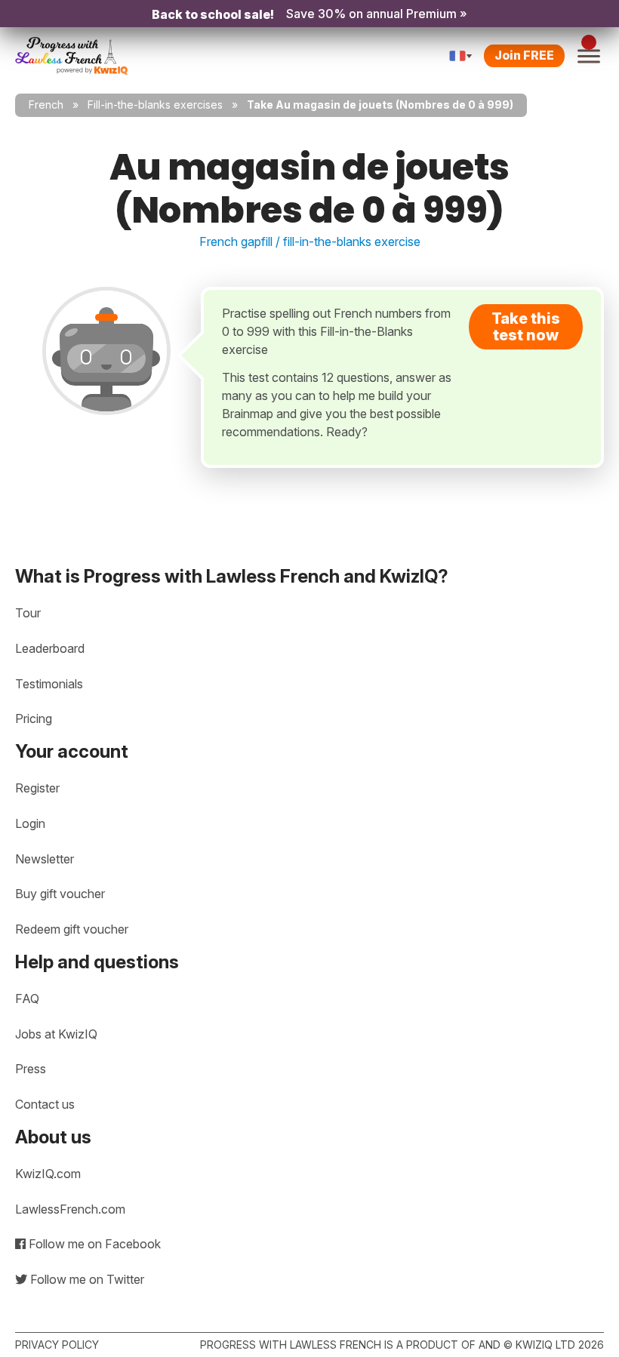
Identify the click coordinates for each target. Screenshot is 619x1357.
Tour (28, 612)
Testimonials (49, 683)
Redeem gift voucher (71, 929)
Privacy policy (57, 1344)
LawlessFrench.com (70, 1209)
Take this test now (525, 326)
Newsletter (44, 858)
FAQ (27, 998)
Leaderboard (50, 648)
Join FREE (524, 55)
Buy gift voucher (60, 893)
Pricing (33, 718)
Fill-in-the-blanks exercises (155, 104)
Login (30, 823)
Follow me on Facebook (93, 1243)
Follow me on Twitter (85, 1279)
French (46, 104)
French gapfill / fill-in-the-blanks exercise (309, 241)
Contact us (45, 1104)
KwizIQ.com (48, 1173)
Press (30, 1068)
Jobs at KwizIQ (56, 1034)
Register (37, 787)
